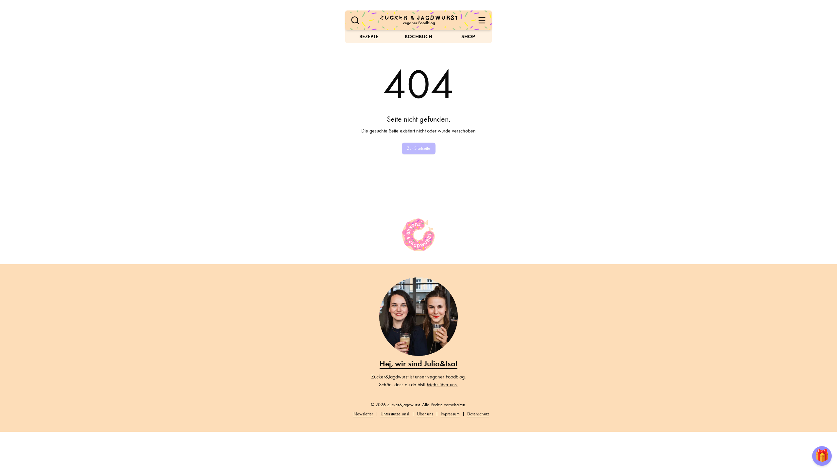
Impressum (450, 414)
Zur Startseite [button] (418, 148)
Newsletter (363, 414)
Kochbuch (418, 36)
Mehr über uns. (442, 385)
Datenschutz (478, 414)
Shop (468, 36)
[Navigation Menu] (482, 20)
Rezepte (368, 36)
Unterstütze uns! (395, 414)
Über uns (425, 414)
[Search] (355, 20)
